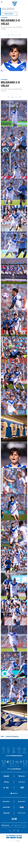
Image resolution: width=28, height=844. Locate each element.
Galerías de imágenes (12, 736)
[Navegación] (2, 2)
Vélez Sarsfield (14, 3)
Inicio (2, 736)
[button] (9, 35)
